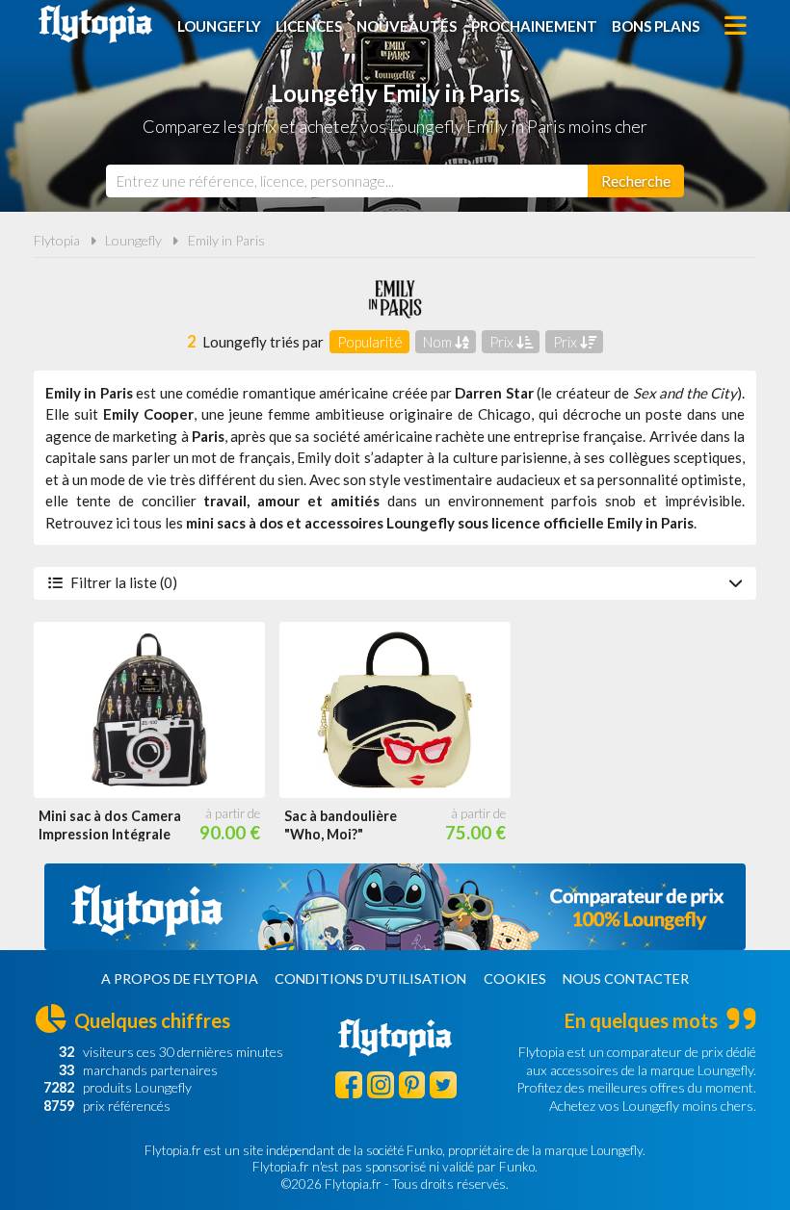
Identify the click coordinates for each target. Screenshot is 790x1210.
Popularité (370, 341)
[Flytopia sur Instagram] (380, 1084)
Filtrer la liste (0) (123, 582)
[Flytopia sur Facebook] (348, 1084)
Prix (502, 341)
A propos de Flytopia (179, 978)
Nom (439, 341)
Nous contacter (626, 978)
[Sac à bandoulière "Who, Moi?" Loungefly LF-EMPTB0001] (395, 710)
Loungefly (219, 26)
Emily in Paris (226, 240)
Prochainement (534, 26)
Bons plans (655, 26)
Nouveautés (406, 26)
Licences (309, 26)
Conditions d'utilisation (370, 978)
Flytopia (95, 24)
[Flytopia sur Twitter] (443, 1084)
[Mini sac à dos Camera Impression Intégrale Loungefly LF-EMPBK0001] (149, 710)
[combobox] (347, 181)
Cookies (515, 978)
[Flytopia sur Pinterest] (412, 1084)
